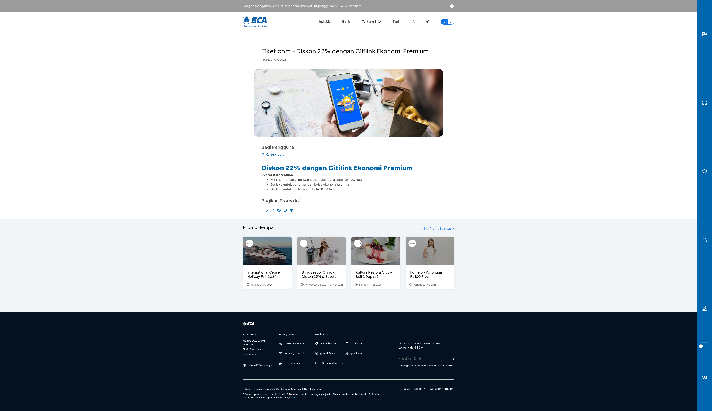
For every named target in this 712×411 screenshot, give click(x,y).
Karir (396, 21)
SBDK (406, 388)
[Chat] (704, 377)
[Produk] (704, 102)
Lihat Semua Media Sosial (331, 363)
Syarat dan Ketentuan (441, 388)
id (444, 21)
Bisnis (346, 21)
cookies (343, 6)
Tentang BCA (371, 21)
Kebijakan (419, 388)
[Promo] (704, 239)
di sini (296, 397)
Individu (325, 21)
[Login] (704, 34)
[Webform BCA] (704, 308)
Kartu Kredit (275, 154)
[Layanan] (704, 171)
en (450, 21)
